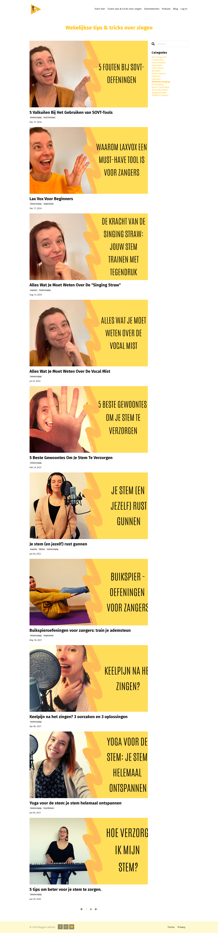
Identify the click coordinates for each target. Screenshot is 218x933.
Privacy (181, 927)
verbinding (158, 84)
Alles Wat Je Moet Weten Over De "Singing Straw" (75, 285)
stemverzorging (35, 117)
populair (156, 79)
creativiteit (158, 60)
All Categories (159, 57)
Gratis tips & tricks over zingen (125, 8)
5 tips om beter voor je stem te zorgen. (65, 889)
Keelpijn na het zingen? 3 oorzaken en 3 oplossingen (79, 716)
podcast (156, 76)
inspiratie (33, 290)
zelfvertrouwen (160, 95)
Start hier (100, 8)
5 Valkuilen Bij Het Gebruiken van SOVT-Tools (71, 112)
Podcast (166, 8)
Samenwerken (151, 8)
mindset (42, 549)
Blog (175, 8)
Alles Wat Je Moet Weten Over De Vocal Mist (70, 371)
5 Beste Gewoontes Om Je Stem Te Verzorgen (71, 457)
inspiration (158, 68)
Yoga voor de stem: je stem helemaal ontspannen (75, 803)
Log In (184, 8)
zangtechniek (48, 204)
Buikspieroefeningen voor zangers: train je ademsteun (80, 630)
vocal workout (49, 808)
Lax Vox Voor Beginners (51, 198)
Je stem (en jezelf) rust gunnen (58, 544)
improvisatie (158, 62)
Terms (170, 927)
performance (159, 73)
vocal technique (49, 117)
